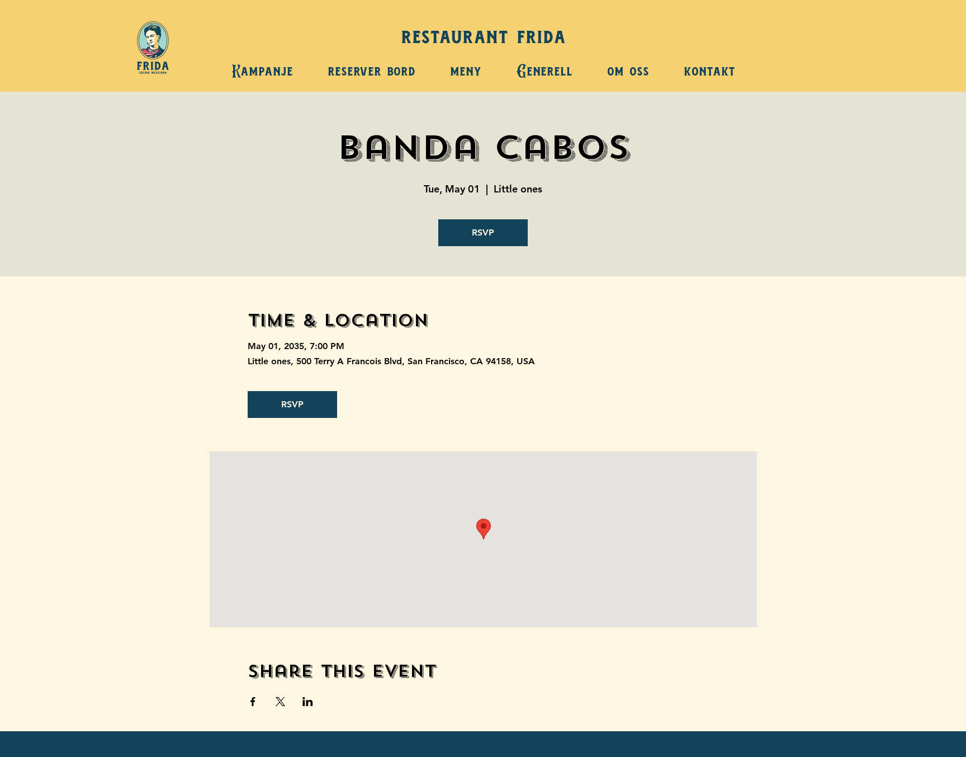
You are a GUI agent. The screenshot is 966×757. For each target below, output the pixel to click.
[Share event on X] (280, 701)
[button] (466, 68)
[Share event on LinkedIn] (307, 701)
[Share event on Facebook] (253, 701)
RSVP (483, 232)
